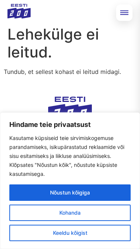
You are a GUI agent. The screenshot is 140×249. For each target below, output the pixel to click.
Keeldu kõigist (70, 233)
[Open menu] (124, 12)
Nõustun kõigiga (70, 192)
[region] (70, 180)
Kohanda (70, 212)
